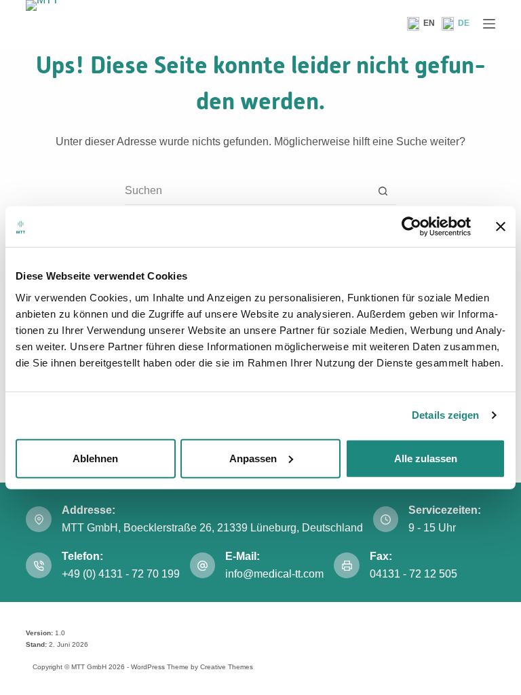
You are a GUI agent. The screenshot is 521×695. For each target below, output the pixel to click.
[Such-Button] (383, 191)
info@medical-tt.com (274, 574)
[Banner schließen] (500, 226)
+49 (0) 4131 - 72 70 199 (121, 574)
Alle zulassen (425, 458)
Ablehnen (95, 458)
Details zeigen (445, 415)
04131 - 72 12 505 (415, 574)
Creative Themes (226, 667)
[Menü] (489, 24)
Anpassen (253, 458)
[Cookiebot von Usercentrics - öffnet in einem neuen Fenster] (411, 227)
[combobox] (247, 190)
